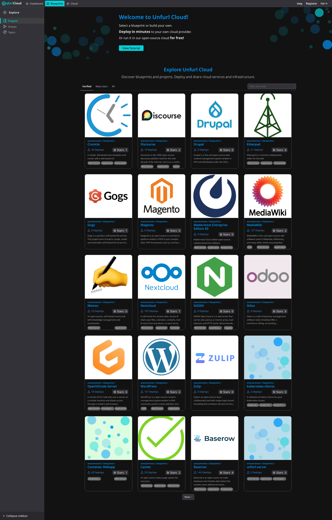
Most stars (102, 86)
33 (150, 472)
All (113, 86)
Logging (228, 327)
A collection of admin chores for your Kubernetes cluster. (264, 399)
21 (256, 149)
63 (97, 472)
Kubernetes (253, 405)
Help (299, 3)
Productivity (279, 163)
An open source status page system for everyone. (159, 479)
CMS (143, 408)
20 (97, 149)
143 (204, 472)
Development (108, 408)
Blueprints (57, 3)
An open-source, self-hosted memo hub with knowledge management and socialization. (106, 320)
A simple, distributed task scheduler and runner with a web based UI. (106, 157)
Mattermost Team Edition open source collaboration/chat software (212, 241)
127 (257, 230)
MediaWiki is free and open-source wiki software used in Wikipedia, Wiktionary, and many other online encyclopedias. (265, 239)
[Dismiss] (328, 11)
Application (107, 163)
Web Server (94, 163)
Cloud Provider (280, 405)
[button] (22, 516)
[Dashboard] (11, 3)
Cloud (74, 3)
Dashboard (36, 3)
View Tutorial (131, 48)
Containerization (94, 478)
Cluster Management (266, 405)
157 (151, 391)
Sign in (324, 3)
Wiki (250, 247)
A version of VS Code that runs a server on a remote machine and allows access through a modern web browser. (107, 400)
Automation (120, 163)
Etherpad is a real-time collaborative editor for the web (264, 157)
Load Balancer (215, 327)
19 (150, 149)
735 (151, 311)
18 (97, 391)
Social (176, 166)
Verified (86, 86)
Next (188, 497)
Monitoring (146, 485)
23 (97, 311)
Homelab (174, 327)
